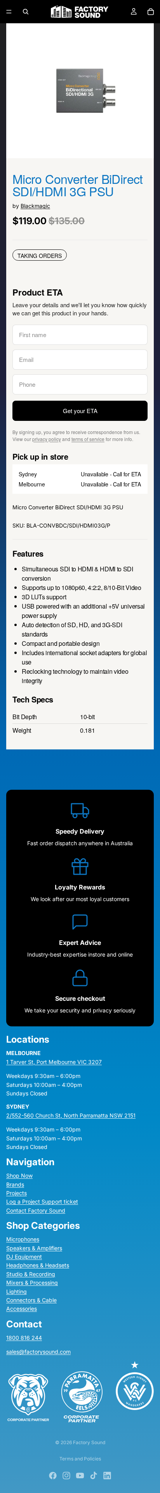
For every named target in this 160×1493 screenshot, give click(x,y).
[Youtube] (80, 1475)
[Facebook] (52, 1475)
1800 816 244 (24, 1337)
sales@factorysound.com (38, 1351)
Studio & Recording (30, 1274)
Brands (15, 1184)
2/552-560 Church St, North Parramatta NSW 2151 (71, 1115)
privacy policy (46, 439)
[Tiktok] (93, 1475)
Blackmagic (35, 205)
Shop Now (19, 1176)
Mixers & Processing (32, 1282)
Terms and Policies (80, 1459)
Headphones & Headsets (37, 1265)
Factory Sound (89, 1442)
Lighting (16, 1291)
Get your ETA (80, 411)
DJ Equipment (24, 1256)
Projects (16, 1193)
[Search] (25, 11)
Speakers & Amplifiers (34, 1248)
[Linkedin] (107, 1475)
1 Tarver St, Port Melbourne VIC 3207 (54, 1062)
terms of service (87, 439)
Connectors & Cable (31, 1300)
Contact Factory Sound (35, 1210)
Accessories (21, 1309)
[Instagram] (66, 1475)
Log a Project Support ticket (42, 1202)
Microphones (22, 1239)
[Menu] (9, 12)
